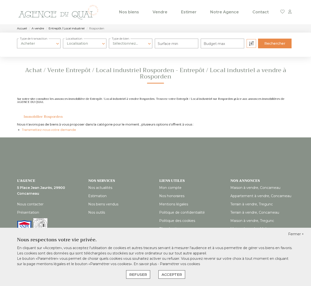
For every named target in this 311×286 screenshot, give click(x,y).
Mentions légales (173, 204)
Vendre (160, 12)
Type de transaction (33, 38)
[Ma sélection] (282, 12)
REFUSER (138, 274)
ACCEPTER (172, 274)
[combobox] (38, 43)
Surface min (168, 44)
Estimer (189, 12)
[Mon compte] (290, 12)
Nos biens (129, 12)
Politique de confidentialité (182, 212)
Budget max (214, 44)
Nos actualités (100, 187)
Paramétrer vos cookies (180, 264)
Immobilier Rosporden (43, 116)
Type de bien (120, 38)
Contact (260, 12)
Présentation (28, 212)
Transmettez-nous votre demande (49, 130)
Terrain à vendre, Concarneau (254, 212)
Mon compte (170, 187)
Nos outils (96, 212)
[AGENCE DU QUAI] (58, 12)
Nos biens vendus (103, 204)
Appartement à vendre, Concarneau (260, 196)
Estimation (97, 196)
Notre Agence (224, 12)
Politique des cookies (177, 221)
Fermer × (296, 234)
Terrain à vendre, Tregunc (251, 204)
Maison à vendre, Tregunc (252, 221)
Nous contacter (30, 204)
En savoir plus (146, 264)
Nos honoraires (171, 196)
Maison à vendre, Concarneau (255, 187)
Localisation (74, 38)
